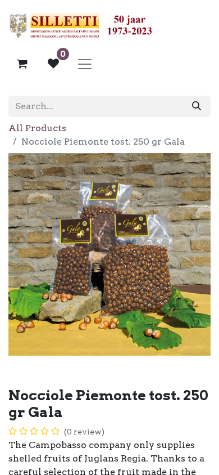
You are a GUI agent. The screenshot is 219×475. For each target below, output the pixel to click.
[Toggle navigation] (84, 64)
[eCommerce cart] (21, 63)
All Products (37, 128)
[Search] (196, 106)
